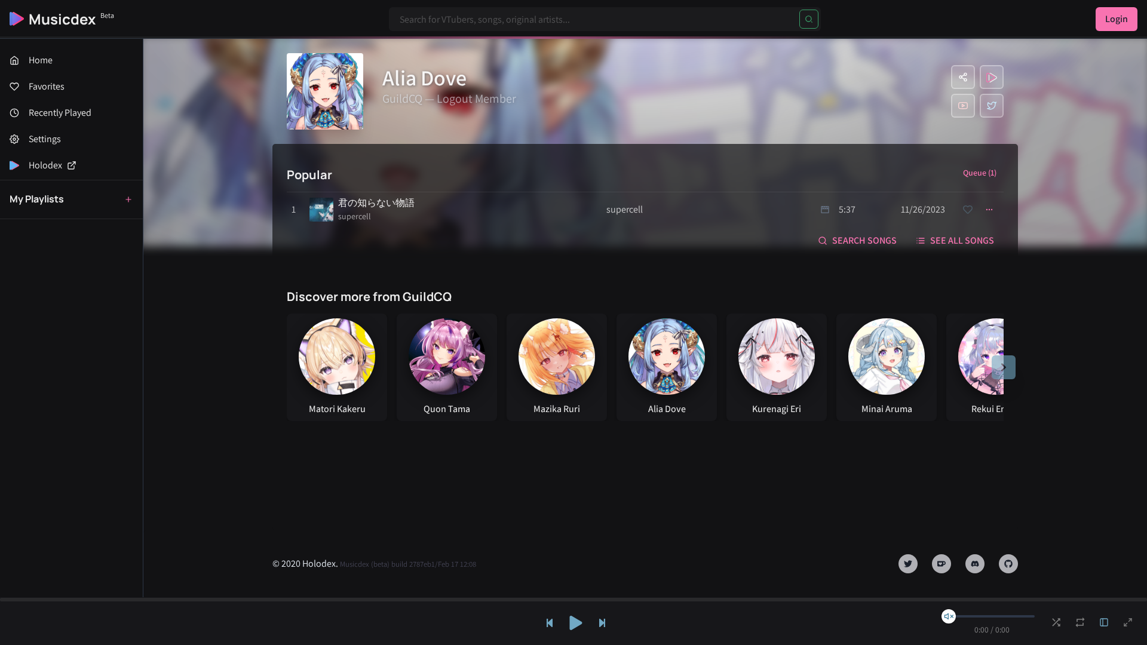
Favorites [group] (47, 86)
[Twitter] (992, 106)
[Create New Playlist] (128, 199)
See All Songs (962, 240)
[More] (989, 209)
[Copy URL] (963, 77)
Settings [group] (45, 139)
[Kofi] (941, 563)
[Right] (1004, 367)
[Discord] (975, 563)
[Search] (808, 19)
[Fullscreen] (1128, 622)
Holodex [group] (45, 165)
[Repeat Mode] (1080, 622)
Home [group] (41, 60)
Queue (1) (979, 172)
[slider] (948, 616)
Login (1116, 19)
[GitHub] (1008, 563)
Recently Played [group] (60, 112)
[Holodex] (992, 77)
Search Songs (864, 240)
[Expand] (1104, 622)
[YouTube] (963, 106)
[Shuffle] (1056, 622)
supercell (354, 216)
